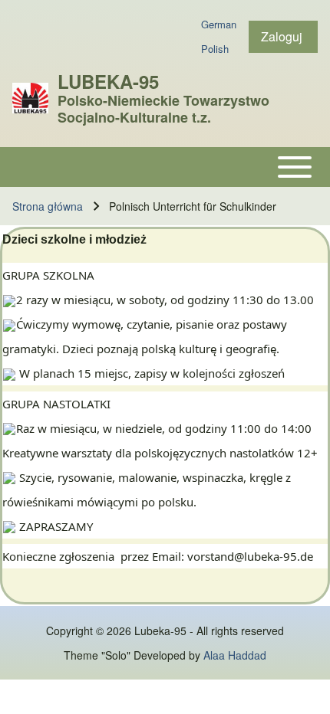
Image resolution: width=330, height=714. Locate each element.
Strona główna (47, 206)
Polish (215, 48)
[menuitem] (283, 37)
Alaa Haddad (234, 655)
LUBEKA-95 (108, 81)
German (218, 24)
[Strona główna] (30, 98)
